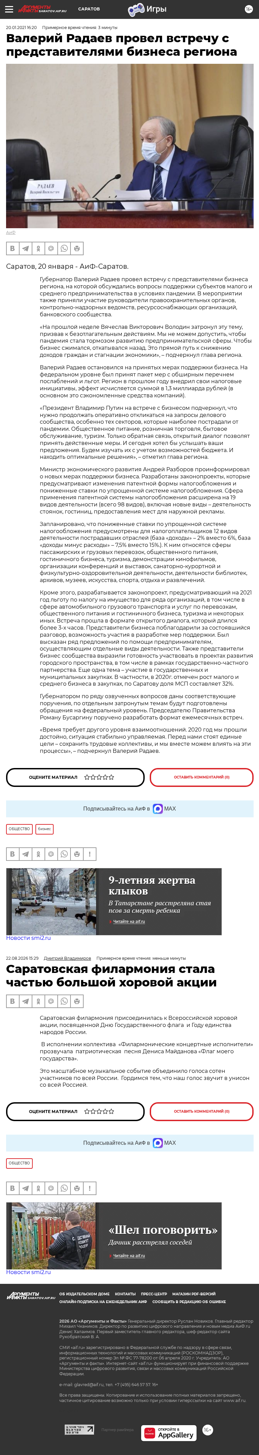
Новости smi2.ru (28, 938)
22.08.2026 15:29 (22, 958)
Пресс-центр (154, 1294)
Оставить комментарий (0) (202, 777)
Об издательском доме (84, 1294)
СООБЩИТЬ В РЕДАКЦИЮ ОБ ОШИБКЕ (189, 1302)
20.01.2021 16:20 (21, 27)
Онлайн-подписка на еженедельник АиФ (103, 1302)
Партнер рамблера (118, 1430)
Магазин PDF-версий (193, 1294)
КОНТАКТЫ (125, 1294)
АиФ (11, 232)
